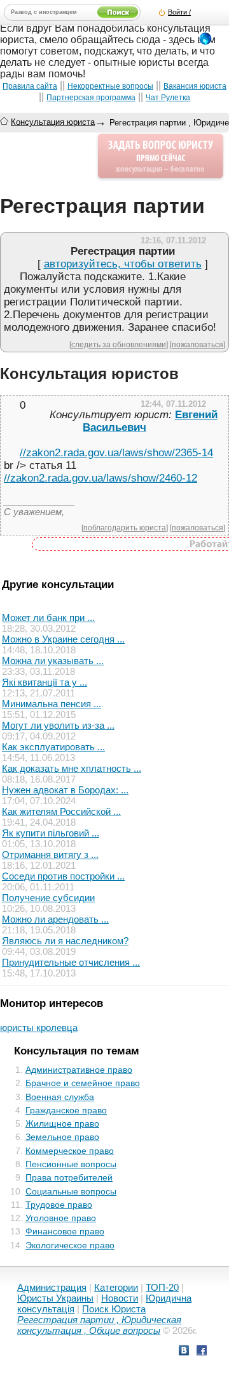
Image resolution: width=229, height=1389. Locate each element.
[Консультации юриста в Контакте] (184, 1352)
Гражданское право (66, 1110)
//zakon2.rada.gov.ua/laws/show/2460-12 (100, 478)
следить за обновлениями (118, 344)
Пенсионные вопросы (70, 1164)
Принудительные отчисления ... (71, 962)
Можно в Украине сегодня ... (63, 639)
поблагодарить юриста (124, 527)
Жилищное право (62, 1123)
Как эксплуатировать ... (53, 746)
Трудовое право (58, 1205)
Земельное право (62, 1137)
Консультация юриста (53, 122)
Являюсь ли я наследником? (65, 940)
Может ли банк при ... (48, 617)
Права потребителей (69, 1177)
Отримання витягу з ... (50, 854)
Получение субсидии (48, 897)
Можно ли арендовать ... (55, 919)
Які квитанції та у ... (44, 682)
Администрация (52, 1287)
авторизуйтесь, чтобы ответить (123, 264)
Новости (119, 1298)
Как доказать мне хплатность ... (71, 768)
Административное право (78, 1070)
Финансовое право (64, 1231)
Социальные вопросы (70, 1191)
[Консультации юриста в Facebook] (202, 1352)
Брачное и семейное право (82, 1083)
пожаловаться (197, 344)
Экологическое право (69, 1245)
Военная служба (59, 1097)
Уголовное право (60, 1218)
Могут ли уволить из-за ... (58, 725)
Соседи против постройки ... (63, 876)
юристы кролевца (39, 1027)
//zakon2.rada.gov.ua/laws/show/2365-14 (116, 453)
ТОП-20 (162, 1287)
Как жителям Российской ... (61, 811)
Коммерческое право (69, 1151)
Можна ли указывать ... (53, 660)
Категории (116, 1287)
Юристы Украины (55, 1298)
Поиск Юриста (114, 1308)
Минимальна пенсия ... (51, 703)
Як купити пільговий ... (50, 833)
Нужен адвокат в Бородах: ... (65, 789)
